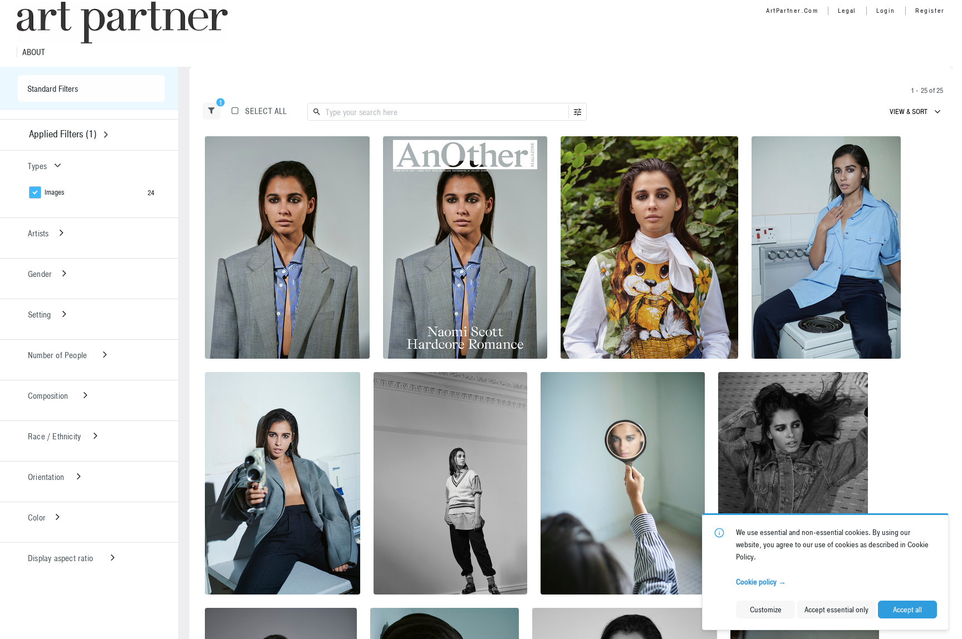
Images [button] (55, 192)
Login (885, 10)
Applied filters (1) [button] (62, 134)
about (33, 52)
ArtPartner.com (792, 10)
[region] (287, 247)
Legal (847, 10)
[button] (211, 111)
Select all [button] (266, 111)
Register (930, 10)
